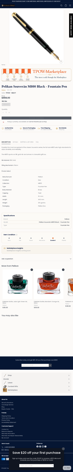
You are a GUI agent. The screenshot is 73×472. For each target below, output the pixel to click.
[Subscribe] (52, 465)
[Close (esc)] (63, 448)
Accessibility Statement (9, 422)
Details (15, 142)
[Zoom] (61, 61)
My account (5, 438)
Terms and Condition (8, 418)
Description (6, 142)
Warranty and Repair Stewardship (12, 436)
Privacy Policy (6, 420)
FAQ (37, 142)
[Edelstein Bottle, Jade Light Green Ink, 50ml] (17, 289)
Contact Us (5, 429)
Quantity (4, 109)
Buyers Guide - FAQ (8, 409)
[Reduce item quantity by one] (3, 112)
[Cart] (66, 5)
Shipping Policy (6, 416)
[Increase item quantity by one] (9, 112)
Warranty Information (8, 433)
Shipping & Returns (27, 142)
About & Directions (7, 403)
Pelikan (15, 266)
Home (3, 64)
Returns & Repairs (7, 431)
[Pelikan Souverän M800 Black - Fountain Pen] (13, 335)
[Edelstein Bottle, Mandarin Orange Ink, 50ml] (48, 289)
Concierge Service (7, 405)
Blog (3, 407)
